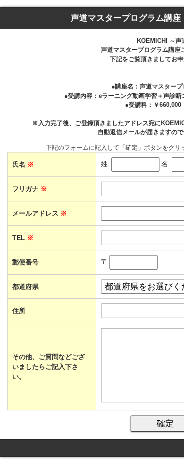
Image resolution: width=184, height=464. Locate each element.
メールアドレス (39, 213)
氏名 (23, 164)
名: (165, 164)
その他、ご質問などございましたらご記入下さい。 (48, 366)
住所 (18, 310)
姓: (105, 164)
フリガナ (29, 188)
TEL (22, 237)
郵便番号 (25, 262)
